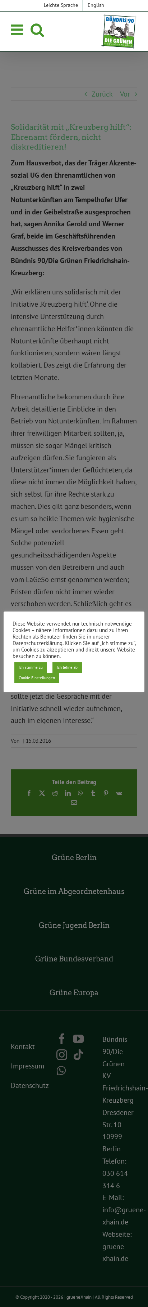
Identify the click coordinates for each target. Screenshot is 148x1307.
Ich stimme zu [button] (31, 667)
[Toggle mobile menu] (18, 29)
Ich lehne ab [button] (67, 667)
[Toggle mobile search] (37, 29)
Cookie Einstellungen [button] (37, 677)
